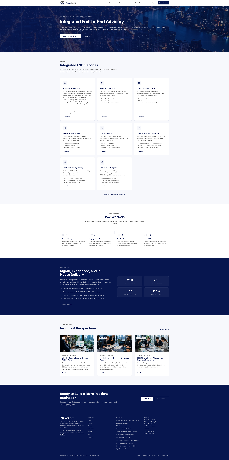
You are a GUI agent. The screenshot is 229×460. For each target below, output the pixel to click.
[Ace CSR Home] (68, 2)
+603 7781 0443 (149, 431)
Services (112, 3)
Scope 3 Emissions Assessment (125, 434)
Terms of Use (155, 455)
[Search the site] (153, 2)
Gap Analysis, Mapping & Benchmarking (127, 440)
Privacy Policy (146, 455)
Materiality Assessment (122, 423)
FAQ (89, 434)
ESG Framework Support (123, 437)
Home (90, 420)
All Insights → (164, 329)
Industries (129, 3)
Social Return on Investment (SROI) (126, 446)
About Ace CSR (67, 304)
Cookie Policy (165, 455)
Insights (138, 3)
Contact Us (147, 398)
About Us (87, 36)
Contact (146, 3)
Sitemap (138, 455)
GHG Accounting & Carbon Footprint (126, 431)
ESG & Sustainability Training (124, 443)
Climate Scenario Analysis (123, 429)
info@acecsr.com (149, 433)
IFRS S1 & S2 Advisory (122, 426)
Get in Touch (163, 3)
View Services (161, 399)
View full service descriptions (113, 194)
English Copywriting (121, 449)
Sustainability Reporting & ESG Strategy (127, 420)
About (121, 3)
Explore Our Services (69, 36)
